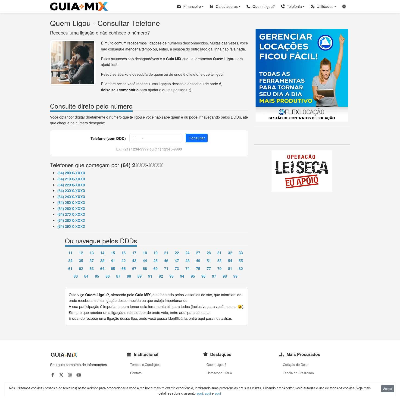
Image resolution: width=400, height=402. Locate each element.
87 (118, 276)
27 (198, 252)
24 (187, 252)
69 (155, 268)
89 (140, 276)
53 (219, 260)
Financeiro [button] (191, 6)
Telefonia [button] (294, 6)
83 (76, 276)
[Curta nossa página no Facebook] (52, 374)
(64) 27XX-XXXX (71, 214)
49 (198, 260)
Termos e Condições (145, 364)
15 (113, 252)
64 (102, 268)
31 (219, 252)
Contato (136, 373)
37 (92, 260)
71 (166, 268)
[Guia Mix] (79, 6)
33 (241, 252)
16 (124, 252)
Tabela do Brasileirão (298, 373)
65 (113, 268)
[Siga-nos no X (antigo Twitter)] (61, 374)
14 (102, 252)
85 (97, 276)
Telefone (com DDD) (108, 138)
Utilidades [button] (324, 6)
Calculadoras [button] (226, 6)
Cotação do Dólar (296, 364)
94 (182, 276)
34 (70, 260)
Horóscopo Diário (219, 373)
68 (145, 268)
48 (187, 260)
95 (193, 276)
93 (171, 276)
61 (70, 268)
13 (92, 252)
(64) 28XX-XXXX (71, 220)
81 (230, 268)
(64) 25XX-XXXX (71, 202)
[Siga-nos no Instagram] (70, 374)
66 (124, 268)
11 (70, 252)
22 (177, 252)
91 (150, 276)
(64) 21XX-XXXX (71, 179)
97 (214, 276)
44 (145, 260)
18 (145, 252)
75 (198, 268)
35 (81, 260)
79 (219, 268)
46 (166, 260)
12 (81, 252)
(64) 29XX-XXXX (71, 226)
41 (113, 260)
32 (230, 252)
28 (209, 252)
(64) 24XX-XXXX (71, 196)
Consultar (197, 138)
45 (155, 260)
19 (155, 252)
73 (177, 268)
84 (86, 276)
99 (235, 276)
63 (92, 268)
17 (134, 252)
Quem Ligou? (263, 6)
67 (134, 268)
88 (129, 276)
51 (209, 260)
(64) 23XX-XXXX (71, 190)
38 (102, 260)
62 (81, 268)
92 (161, 276)
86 (108, 276)
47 (177, 260)
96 (203, 276)
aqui (200, 393)
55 (241, 260)
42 (124, 260)
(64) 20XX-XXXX (71, 173)
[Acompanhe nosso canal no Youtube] (78, 374)
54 (230, 260)
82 (241, 268)
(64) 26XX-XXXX (71, 208)
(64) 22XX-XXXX (71, 185)
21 (166, 252)
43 (134, 260)
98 (225, 276)
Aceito (387, 388)
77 (209, 268)
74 (187, 268)
